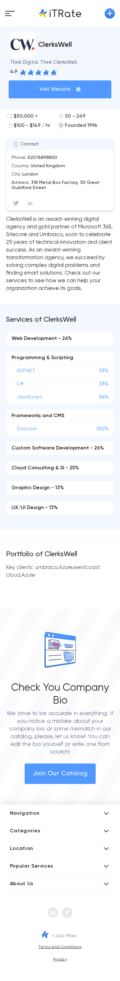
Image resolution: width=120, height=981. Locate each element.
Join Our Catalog (60, 774)
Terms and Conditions (60, 947)
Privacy (60, 959)
